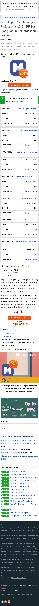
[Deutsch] (9, 40)
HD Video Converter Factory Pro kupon (22, 501)
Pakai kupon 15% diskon (20, 85)
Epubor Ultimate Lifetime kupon (20, 492)
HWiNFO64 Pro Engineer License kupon (23, 480)
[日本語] (7, 40)
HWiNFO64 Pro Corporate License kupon (23, 477)
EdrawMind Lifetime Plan (29, 198)
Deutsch (3, 588)
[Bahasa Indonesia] (10, 40)
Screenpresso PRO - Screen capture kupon (24, 516)
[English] (1, 40)
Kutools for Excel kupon (17, 472)
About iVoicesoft (21, 582)
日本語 (32, 585)
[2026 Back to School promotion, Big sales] (19, 417)
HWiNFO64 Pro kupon (17, 483)
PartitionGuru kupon (16, 510)
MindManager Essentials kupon (11, 449)
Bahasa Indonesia (8, 591)
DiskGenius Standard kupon (19, 513)
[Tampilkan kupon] (31, 123)
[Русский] (12, 40)
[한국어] (5, 40)
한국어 (24, 585)
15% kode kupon (8, 334)
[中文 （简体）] (3, 40)
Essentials (29, 130)
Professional (28, 109)
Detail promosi (8, 336)
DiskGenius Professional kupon (20, 486)
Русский (19, 591)
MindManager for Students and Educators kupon (16, 443)
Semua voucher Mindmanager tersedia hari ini (17, 436)
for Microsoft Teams (26, 176)
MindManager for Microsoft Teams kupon (14, 440)
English (5, 585)
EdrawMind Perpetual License (27, 220)
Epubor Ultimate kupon (17, 489)
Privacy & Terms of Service (18, 578)
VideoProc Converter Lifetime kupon (21, 498)
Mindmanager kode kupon (8, 295)
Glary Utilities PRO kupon (18, 474)
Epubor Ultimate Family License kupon (22, 495)
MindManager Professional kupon (12, 452)
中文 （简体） (15, 585)
